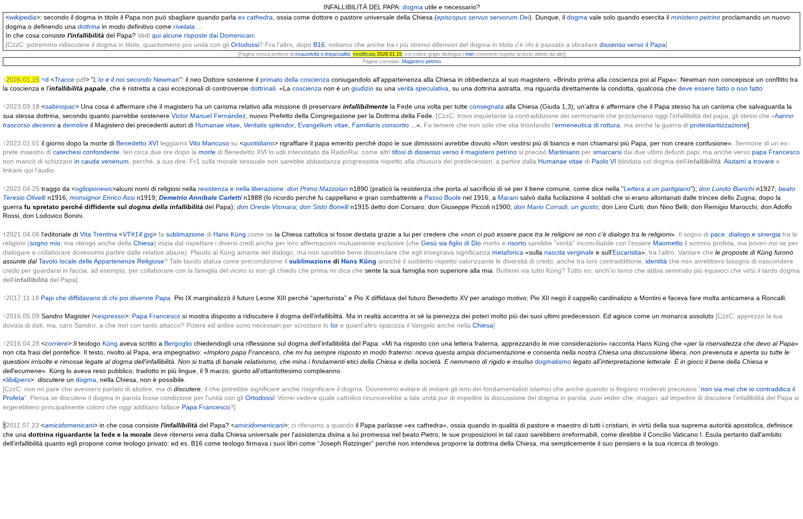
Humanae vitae (217, 125)
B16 (319, 44)
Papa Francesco (156, 316)
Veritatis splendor (269, 125)
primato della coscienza (294, 79)
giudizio (362, 88)
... (199, 26)
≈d (45, 79)
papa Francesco (776, 152)
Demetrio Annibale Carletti (200, 197)
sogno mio (45, 243)
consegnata (486, 106)
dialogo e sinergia (755, 234)
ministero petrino (695, 17)
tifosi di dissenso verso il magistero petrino (454, 152)
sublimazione (185, 234)
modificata (364, 54)
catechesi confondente (86, 152)
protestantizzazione (718, 125)
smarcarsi (607, 152)
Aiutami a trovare (749, 161)
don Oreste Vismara (266, 206)
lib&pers (18, 379)
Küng (110, 343)
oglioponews (93, 188)
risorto (516, 243)
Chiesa (143, 243)
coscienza (307, 88)
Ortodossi (245, 44)
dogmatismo (553, 361)
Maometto (668, 243)
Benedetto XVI (137, 143)
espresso (111, 316)
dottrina (89, 26)
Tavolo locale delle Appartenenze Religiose (101, 261)
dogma (412, 7)
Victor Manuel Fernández (208, 115)
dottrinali (263, 88)
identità (656, 261)
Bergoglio (178, 343)
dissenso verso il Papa (632, 44)
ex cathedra (255, 17)
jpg (148, 234)
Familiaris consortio (380, 125)
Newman (166, 79)
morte (207, 152)
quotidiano (259, 143)
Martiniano (563, 152)
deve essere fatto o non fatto (720, 88)
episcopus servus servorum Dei (483, 17)
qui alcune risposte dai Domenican (202, 35)
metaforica (507, 252)
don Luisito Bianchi (726, 188)
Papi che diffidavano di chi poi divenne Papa (106, 298)
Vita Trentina (98, 234)
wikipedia (22, 17)
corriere (56, 343)
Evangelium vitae (323, 125)
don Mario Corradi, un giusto (556, 206)
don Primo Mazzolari (317, 188)
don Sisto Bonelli (324, 206)
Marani (508, 197)
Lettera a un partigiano (657, 188)
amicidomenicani (69, 425)
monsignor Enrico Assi (102, 197)
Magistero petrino (421, 61)
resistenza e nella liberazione (240, 188)
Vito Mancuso (209, 143)
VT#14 (132, 234)
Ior (334, 325)
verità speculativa (422, 88)
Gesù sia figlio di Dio (451, 243)
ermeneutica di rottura (587, 125)
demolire (75, 125)
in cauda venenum (101, 161)
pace (718, 234)
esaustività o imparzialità (322, 54)
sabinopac (60, 106)
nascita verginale (569, 252)
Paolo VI (604, 161)
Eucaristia (626, 252)
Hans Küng (229, 234)
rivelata (184, 26)
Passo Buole (442, 197)
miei (469, 54)
